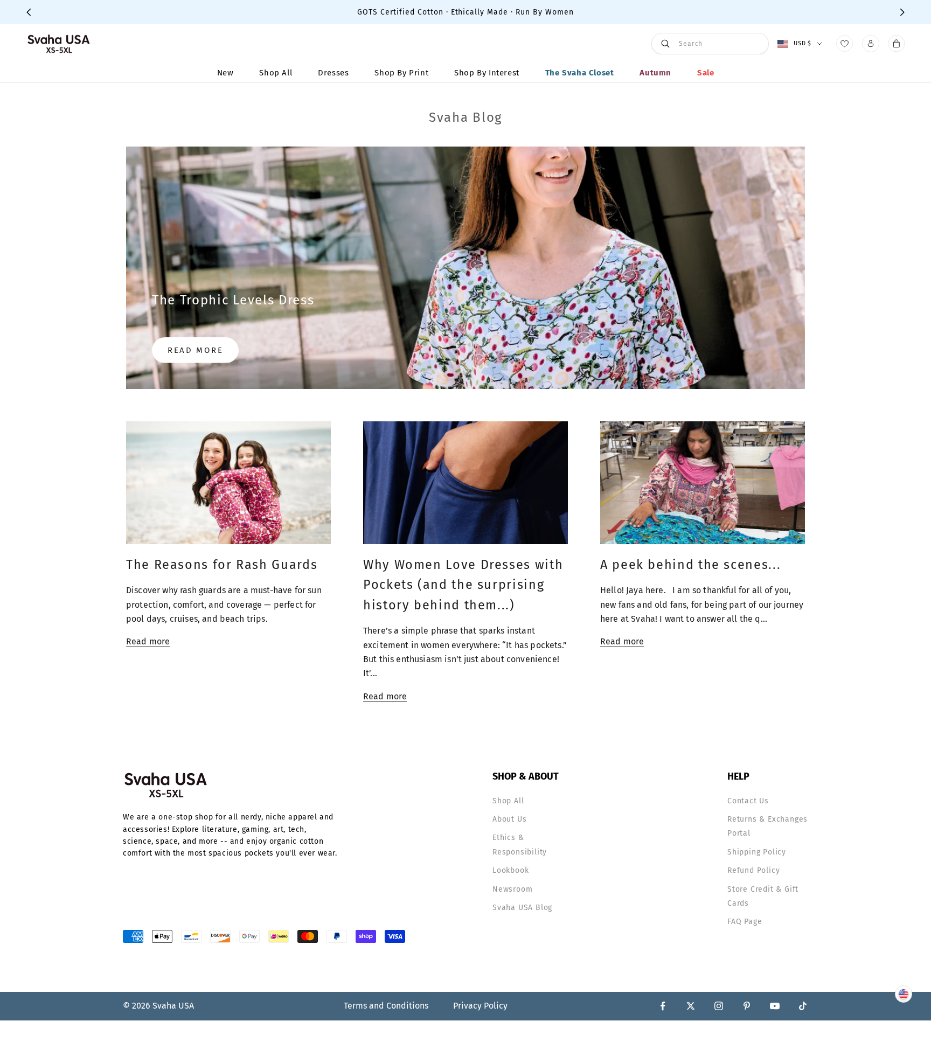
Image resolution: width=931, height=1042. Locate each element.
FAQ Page (744, 921)
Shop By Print (401, 73)
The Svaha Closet (579, 73)
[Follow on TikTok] (802, 1006)
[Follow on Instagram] (718, 1006)
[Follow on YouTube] (774, 1006)
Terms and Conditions (386, 1006)
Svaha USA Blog (522, 907)
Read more (195, 350)
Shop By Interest (486, 73)
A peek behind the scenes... (690, 564)
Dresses (333, 73)
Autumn (655, 73)
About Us (509, 819)
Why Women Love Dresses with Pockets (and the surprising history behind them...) (463, 585)
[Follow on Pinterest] (746, 1006)
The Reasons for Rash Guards (221, 564)
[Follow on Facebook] (662, 1006)
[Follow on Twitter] (690, 1006)
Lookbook (510, 870)
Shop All (275, 73)
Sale (705, 73)
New (225, 73)
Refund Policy (753, 870)
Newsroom (512, 889)
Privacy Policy (480, 1006)
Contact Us (748, 800)
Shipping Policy (756, 852)
